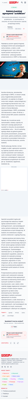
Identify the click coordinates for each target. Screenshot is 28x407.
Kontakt (5, 396)
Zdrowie (5, 379)
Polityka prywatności (9, 391)
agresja (10, 312)
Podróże (21, 379)
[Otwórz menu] (25, 2)
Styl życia (20, 381)
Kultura (5, 381)
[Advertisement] (14, 178)
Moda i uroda (16, 376)
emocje (17, 312)
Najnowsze (6, 373)
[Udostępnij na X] (14, 343)
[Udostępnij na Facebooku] (10, 343)
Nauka (11, 384)
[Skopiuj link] (17, 343)
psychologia (10, 315)
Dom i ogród (6, 376)
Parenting (13, 379)
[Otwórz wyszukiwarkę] (22, 2)
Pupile (4, 384)
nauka (23, 312)
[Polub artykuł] (23, 28)
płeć (3, 315)
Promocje (12, 381)
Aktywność (15, 373)
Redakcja (10, 26)
